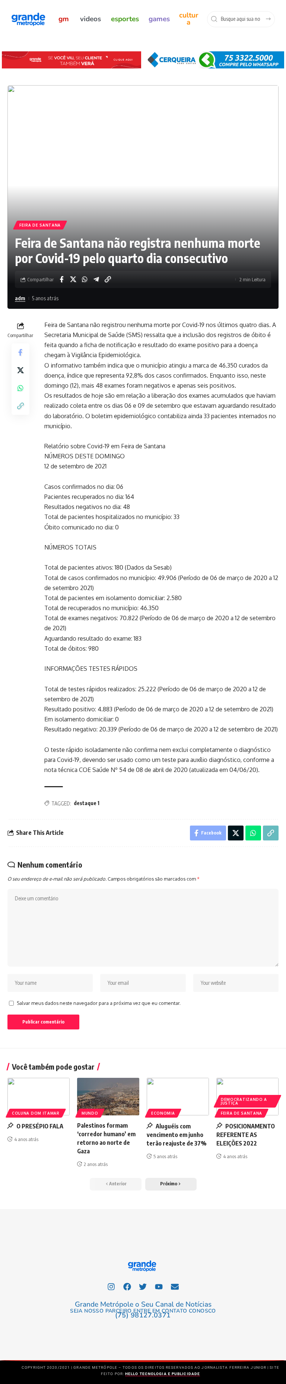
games (159, 19)
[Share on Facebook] (61, 279)
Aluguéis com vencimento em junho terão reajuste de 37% (177, 1134)
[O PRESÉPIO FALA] (38, 1096)
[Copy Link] (107, 279)
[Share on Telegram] (96, 279)
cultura (188, 18)
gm (63, 19)
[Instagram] (111, 1287)
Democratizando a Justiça (244, 1101)
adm (20, 298)
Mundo (90, 1113)
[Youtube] (159, 1287)
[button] (171, 1184)
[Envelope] (175, 1287)
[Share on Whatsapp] (84, 279)
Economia (163, 1113)
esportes (125, 19)
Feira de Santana (40, 225)
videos (90, 19)
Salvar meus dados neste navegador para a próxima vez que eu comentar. (99, 1003)
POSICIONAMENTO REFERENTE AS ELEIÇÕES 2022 (245, 1134)
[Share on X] (73, 279)
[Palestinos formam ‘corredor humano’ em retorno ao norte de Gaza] (108, 1096)
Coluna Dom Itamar (36, 1113)
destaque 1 (86, 803)
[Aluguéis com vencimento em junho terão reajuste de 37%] (178, 1096)
